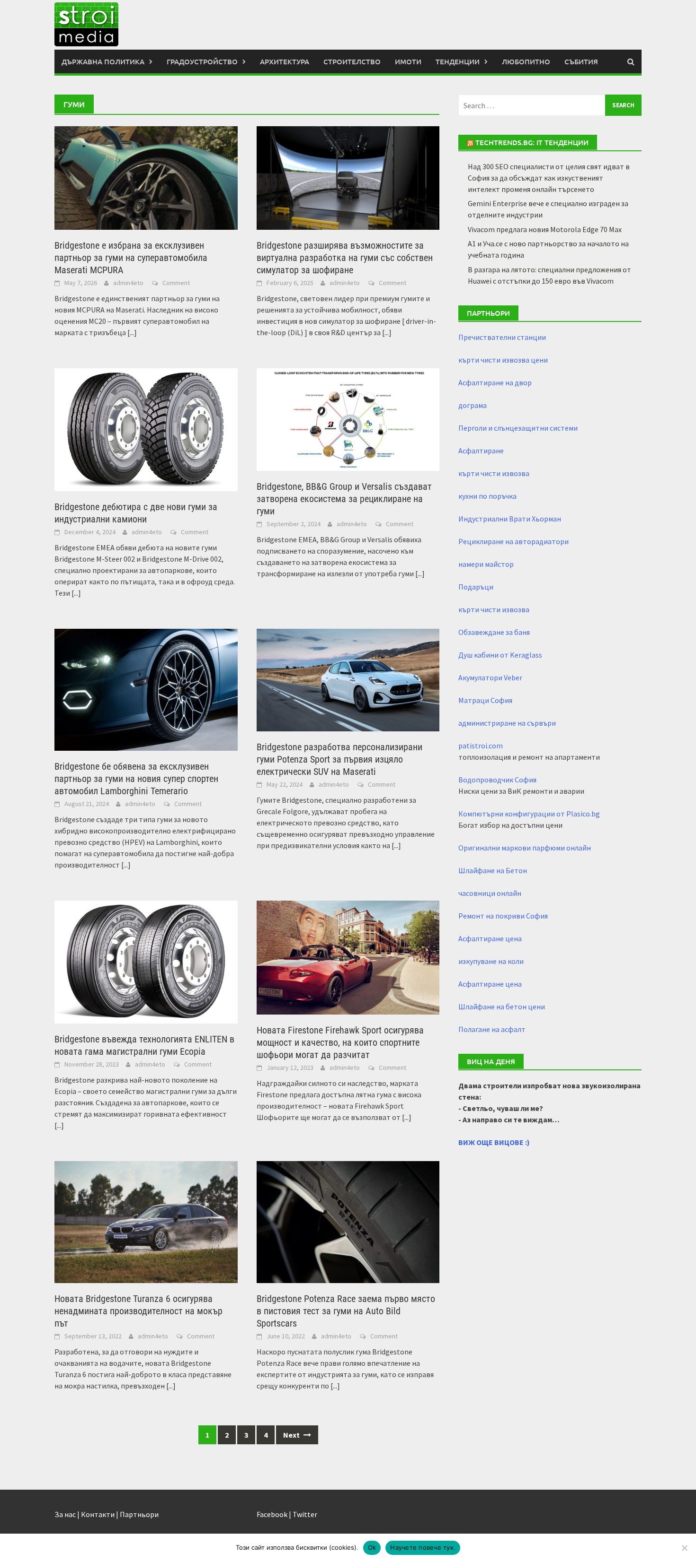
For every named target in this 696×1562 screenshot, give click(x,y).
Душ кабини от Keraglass (500, 655)
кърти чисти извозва (493, 473)
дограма (472, 405)
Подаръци (475, 586)
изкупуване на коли (491, 961)
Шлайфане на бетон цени (501, 1006)
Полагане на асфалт (492, 1029)
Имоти (408, 61)
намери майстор (486, 564)
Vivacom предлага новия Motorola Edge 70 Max (545, 229)
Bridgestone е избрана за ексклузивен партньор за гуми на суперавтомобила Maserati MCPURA (130, 258)
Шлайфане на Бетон (492, 870)
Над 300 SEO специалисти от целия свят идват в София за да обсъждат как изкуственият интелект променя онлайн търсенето (549, 178)
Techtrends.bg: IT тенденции (532, 142)
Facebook (272, 1514)
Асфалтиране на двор (495, 382)
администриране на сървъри (507, 723)
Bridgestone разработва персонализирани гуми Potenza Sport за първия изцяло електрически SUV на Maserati (339, 759)
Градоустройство (202, 61)
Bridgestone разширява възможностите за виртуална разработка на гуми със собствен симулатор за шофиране (345, 258)
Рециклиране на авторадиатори (513, 541)
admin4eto (128, 282)
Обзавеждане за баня (494, 632)
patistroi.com (480, 745)
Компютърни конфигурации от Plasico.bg (529, 813)
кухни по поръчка (487, 496)
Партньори (139, 1514)
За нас (65, 1514)
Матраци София (485, 700)
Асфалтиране (481, 450)
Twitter (305, 1514)
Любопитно (526, 61)
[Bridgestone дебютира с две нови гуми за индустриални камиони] (146, 429)
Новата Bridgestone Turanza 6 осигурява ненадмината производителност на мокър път (138, 1311)
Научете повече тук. (422, 1547)
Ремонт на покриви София (503, 915)
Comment (176, 282)
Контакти (98, 1514)
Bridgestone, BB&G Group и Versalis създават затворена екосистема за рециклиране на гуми (344, 499)
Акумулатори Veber (490, 677)
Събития (581, 61)
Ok (372, 1547)
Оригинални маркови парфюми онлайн (524, 847)
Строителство (352, 61)
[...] (132, 332)
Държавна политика (103, 61)
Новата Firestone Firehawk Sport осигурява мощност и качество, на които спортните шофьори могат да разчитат (340, 1042)
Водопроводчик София (497, 779)
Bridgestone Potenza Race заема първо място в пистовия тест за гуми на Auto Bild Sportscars (346, 1311)
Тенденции (458, 61)
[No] (684, 1548)
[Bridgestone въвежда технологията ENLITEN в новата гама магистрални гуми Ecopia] (146, 961)
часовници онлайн (489, 893)
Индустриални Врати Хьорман (509, 518)
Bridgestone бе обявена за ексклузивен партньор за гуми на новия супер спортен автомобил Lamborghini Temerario (136, 779)
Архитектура (284, 61)
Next (292, 1435)
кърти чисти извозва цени (503, 359)
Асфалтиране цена (490, 938)
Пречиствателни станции (502, 337)
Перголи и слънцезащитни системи (518, 428)
